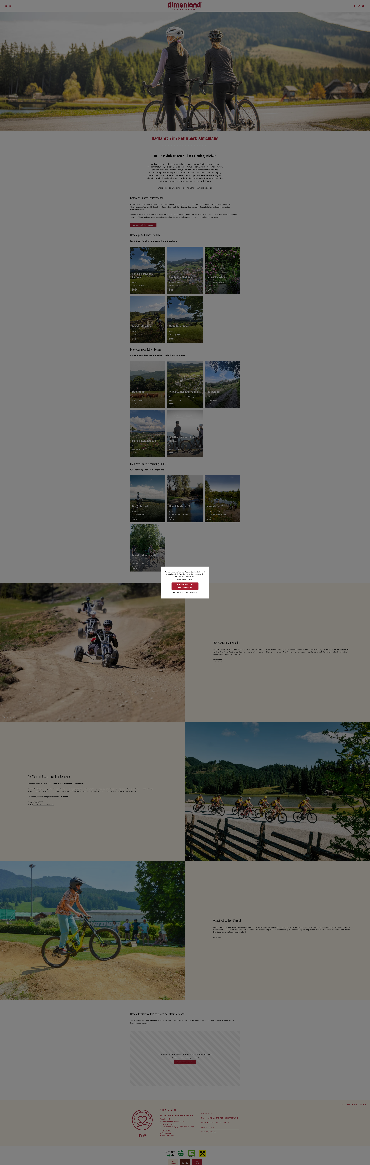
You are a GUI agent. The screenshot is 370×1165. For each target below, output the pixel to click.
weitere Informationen (185, 579)
